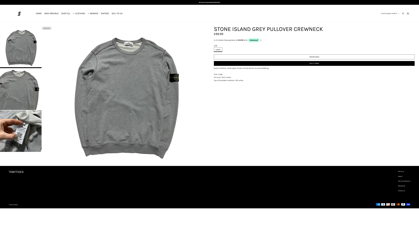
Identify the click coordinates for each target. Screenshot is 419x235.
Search (400, 176)
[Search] (403, 13)
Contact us (401, 190)
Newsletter (401, 186)
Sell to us (401, 171)
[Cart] (407, 13)
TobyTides (15, 204)
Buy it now (314, 63)
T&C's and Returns (404, 181)
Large (218, 50)
